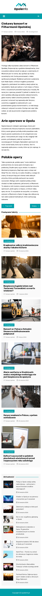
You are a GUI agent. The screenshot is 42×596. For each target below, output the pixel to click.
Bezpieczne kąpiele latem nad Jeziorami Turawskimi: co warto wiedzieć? (19, 288)
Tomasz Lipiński (8, 32)
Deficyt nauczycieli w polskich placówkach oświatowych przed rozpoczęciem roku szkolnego (19, 458)
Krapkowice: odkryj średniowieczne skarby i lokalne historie (21, 246)
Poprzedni (8, 206)
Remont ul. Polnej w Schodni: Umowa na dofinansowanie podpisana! (18, 331)
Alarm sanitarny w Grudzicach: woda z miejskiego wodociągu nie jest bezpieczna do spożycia (20, 374)
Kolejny (34, 206)
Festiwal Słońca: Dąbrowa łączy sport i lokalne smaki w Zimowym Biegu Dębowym (27, 577)
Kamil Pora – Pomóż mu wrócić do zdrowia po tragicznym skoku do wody (27, 554)
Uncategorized (33, 32)
